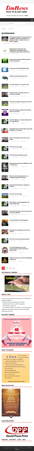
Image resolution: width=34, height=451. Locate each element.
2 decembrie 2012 (15, 86)
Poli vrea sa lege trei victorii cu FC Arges (19, 138)
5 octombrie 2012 (14, 179)
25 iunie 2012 (13, 252)
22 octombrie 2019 (7, 43)
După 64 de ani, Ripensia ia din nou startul (19, 230)
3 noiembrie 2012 (14, 123)
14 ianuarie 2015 (6, 53)
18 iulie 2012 (13, 241)
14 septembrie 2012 (15, 214)
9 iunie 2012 (13, 261)
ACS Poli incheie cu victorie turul (19, 84)
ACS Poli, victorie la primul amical (19, 239)
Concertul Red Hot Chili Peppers (18, 220)
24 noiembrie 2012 (15, 103)
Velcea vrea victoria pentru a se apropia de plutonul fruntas (18, 176)
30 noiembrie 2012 (15, 96)
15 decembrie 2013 (15, 62)
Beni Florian (24, 62)
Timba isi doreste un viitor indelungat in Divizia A (20, 258)
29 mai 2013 (13, 78)
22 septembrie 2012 (15, 205)
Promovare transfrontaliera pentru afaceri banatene (19, 60)
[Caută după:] (17, 23)
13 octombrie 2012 (15, 148)
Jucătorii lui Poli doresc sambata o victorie (19, 185)
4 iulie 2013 (13, 70)
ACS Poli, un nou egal (15, 147)
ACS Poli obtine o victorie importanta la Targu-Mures (20, 120)
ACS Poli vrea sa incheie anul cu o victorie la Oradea (19, 93)
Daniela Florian (16, 43)
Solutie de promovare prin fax (18, 76)
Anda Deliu (23, 86)
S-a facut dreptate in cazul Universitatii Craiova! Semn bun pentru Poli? (18, 248)
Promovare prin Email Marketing (19, 68)
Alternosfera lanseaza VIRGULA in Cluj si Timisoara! (20, 164)
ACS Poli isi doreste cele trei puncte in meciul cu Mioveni (20, 211)
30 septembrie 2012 (15, 195)
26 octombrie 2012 (15, 141)
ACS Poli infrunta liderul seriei (18, 155)
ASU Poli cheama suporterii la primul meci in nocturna (20, 110)
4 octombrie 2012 (14, 188)
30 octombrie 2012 (15, 132)
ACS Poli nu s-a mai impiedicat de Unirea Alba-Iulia (19, 202)
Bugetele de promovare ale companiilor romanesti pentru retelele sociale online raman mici (19, 50)
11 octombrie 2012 (15, 157)
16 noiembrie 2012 (15, 113)
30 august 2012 (14, 222)
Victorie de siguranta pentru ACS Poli (20, 101)
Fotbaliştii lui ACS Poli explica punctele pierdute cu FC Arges (20, 129)
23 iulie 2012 (13, 233)
